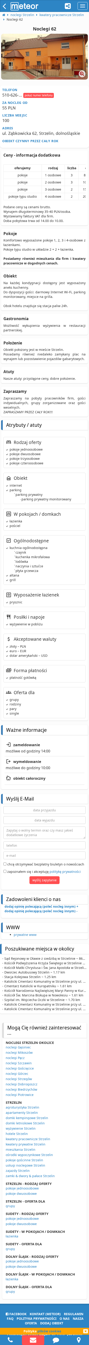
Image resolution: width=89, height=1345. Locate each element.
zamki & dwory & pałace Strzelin (30, 1176)
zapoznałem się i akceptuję (43, 871)
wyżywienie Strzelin (21, 1128)
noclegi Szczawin (19, 1063)
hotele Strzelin (17, 1133)
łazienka (12, 1236)
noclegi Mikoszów (19, 1052)
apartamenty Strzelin (22, 1112)
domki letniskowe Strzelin (25, 1123)
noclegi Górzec (17, 1073)
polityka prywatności (36, 1318)
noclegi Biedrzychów (21, 1089)
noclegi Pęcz (15, 1058)
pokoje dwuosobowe (21, 1193)
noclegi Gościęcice (20, 1068)
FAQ (10, 1318)
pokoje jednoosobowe (22, 1188)
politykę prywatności (65, 871)
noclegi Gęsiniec (18, 1047)
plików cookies (49, 1331)
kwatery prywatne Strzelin (25, 1144)
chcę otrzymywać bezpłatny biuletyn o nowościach (45, 864)
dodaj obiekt (51, 1323)
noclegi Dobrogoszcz (21, 1084)
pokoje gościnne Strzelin (24, 1160)
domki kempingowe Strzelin (27, 1118)
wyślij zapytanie (44, 880)
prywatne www (25, 934)
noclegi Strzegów (19, 1079)
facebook (17, 1314)
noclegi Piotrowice (20, 1095)
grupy (10, 1206)
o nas (65, 1318)
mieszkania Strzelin (20, 1149)
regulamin (73, 1314)
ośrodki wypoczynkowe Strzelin (29, 1155)
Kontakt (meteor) (45, 1314)
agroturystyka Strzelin (22, 1107)
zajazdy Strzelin (18, 1170)
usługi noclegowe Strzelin (25, 1165)
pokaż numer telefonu (38, 95)
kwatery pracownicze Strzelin (28, 1139)
